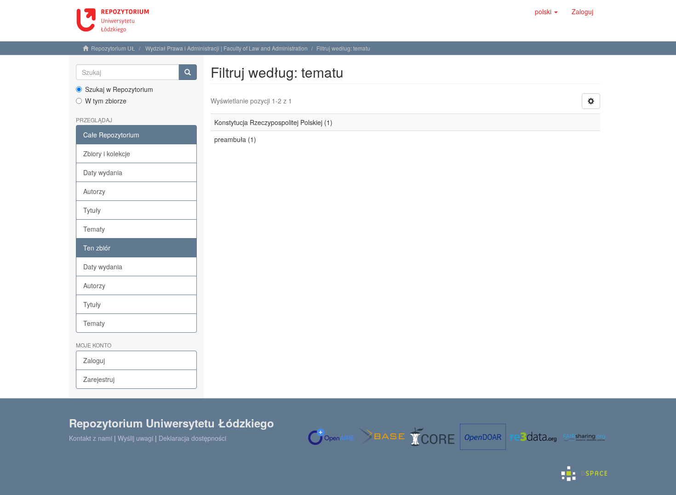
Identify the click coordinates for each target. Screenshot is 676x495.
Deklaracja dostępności (192, 438)
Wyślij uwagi (135, 438)
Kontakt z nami (90, 438)
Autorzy (94, 191)
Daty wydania (102, 172)
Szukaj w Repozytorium (119, 89)
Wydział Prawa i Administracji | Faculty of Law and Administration (226, 48)
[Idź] (187, 72)
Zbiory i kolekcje (106, 153)
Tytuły (92, 210)
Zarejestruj (99, 379)
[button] (546, 11)
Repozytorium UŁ (113, 48)
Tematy (94, 228)
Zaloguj (94, 360)
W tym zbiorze (105, 100)
